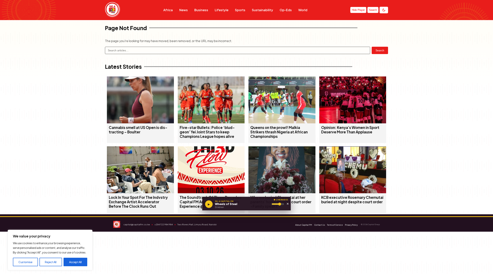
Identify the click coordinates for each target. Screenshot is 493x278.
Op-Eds (286, 10)
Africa (168, 10)
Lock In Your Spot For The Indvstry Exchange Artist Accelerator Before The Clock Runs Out (138, 201)
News (183, 10)
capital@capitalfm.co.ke (136, 224)
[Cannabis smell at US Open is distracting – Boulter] (140, 122)
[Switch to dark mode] (384, 10)
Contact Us (319, 225)
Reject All (50, 262)
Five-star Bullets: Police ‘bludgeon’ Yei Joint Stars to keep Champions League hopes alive (207, 132)
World (302, 10)
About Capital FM (303, 225)
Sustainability (262, 10)
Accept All (75, 262)
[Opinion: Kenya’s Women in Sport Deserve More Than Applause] (352, 122)
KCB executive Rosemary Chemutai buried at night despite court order (352, 199)
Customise (25, 262)
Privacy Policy (351, 225)
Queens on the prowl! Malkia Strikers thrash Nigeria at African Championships (279, 132)
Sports (240, 10)
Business (201, 10)
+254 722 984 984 (163, 224)
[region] (50, 250)
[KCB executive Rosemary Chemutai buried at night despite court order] (352, 192)
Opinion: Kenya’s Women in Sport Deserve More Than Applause (350, 129)
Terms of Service (335, 225)
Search (380, 50)
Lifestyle (221, 10)
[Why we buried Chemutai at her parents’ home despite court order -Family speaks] (281, 192)
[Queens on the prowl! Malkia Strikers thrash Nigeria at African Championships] (281, 122)
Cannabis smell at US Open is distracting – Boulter (138, 129)
